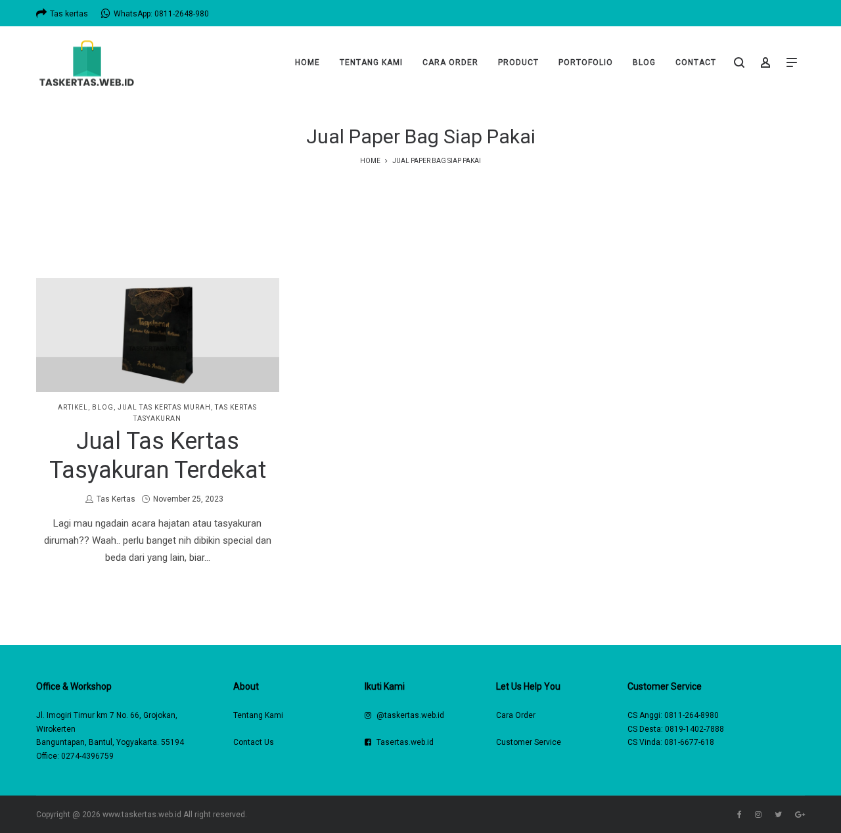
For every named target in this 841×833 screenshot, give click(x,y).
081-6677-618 (689, 742)
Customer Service (528, 742)
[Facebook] (739, 814)
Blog (103, 407)
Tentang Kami (258, 715)
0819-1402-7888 (694, 729)
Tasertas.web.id (405, 742)
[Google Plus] (800, 814)
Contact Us (253, 742)
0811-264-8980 (691, 715)
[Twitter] (778, 814)
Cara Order (515, 715)
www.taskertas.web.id (141, 814)
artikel (73, 407)
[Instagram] (758, 814)
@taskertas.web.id (410, 715)
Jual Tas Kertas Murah (164, 407)
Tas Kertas (115, 499)
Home (370, 160)
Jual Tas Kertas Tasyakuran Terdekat (157, 455)
